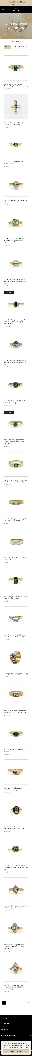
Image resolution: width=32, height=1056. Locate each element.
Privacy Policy (23, 1047)
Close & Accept (16, 1051)
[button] (3, 9)
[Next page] (28, 1003)
